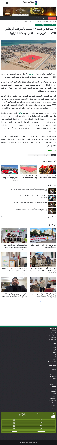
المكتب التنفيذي (52, 332)
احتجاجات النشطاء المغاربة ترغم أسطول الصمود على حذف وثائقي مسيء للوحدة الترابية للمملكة (10, 177)
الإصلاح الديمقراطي (51, 361)
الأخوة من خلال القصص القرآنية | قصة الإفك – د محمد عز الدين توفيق (31, 209)
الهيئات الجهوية (53, 337)
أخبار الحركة (48, 21)
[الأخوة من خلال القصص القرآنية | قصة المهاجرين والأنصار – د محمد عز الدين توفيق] (52, 191)
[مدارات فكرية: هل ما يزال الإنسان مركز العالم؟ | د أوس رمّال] (52, 198)
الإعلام (54, 359)
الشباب (54, 354)
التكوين (54, 352)
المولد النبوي (53, 391)
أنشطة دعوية (53, 398)
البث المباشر (53, 374)
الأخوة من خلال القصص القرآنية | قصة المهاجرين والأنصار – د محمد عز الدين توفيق (29, 189)
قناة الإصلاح (53, 369)
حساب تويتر (53, 381)
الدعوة (54, 347)
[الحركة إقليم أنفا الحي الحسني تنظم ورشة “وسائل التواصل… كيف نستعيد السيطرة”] (43, 259)
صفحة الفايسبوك (52, 376)
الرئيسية (53, 21)
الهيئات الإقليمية (52, 339)
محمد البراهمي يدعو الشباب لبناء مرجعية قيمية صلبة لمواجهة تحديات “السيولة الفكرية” (29, 18)
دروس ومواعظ (52, 395)
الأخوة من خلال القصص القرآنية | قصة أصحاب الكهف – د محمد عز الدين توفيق (30, 202)
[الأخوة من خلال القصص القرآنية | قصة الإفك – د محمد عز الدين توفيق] (52, 211)
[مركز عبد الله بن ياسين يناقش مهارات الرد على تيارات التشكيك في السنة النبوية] (14, 284)
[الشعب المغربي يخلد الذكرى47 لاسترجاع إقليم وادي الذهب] (47, 169)
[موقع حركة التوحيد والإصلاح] (30, 3)
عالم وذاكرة (53, 405)
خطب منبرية (53, 393)
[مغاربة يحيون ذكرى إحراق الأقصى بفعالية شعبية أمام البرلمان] (43, 235)
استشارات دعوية (52, 400)
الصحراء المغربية (39, 24)
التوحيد (31, 74)
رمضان (54, 388)
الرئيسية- (46, 24)
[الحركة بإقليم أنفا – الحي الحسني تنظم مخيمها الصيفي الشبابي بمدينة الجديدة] (14, 235)
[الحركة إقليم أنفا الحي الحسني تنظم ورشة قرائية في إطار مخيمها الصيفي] (43, 284)
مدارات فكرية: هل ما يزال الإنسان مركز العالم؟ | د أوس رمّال (33, 195)
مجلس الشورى (52, 335)
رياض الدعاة (53, 371)
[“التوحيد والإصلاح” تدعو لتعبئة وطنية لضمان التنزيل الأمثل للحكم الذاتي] (28, 169)
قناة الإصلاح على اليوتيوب (50, 378)
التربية (54, 349)
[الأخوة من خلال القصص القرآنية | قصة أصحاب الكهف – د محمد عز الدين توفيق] (52, 204)
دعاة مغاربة (53, 402)
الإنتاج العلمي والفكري (51, 356)
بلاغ (20, 113)
